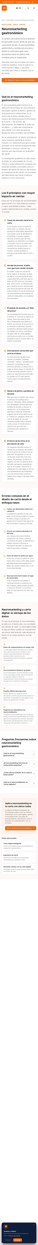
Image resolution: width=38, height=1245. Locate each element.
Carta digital (10, 20)
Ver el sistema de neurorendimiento (19, 828)
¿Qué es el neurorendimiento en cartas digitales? (15, 783)
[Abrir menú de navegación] (34, 8)
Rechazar (8, 1240)
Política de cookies (14, 1235)
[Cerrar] (34, 1225)
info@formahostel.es (23, 2)
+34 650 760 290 (8, 2)
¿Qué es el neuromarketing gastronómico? (13, 754)
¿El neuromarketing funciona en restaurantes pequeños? (15, 764)
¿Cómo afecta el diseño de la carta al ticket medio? (17, 774)
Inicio (3, 20)
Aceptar (17, 1240)
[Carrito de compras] (28, 8)
